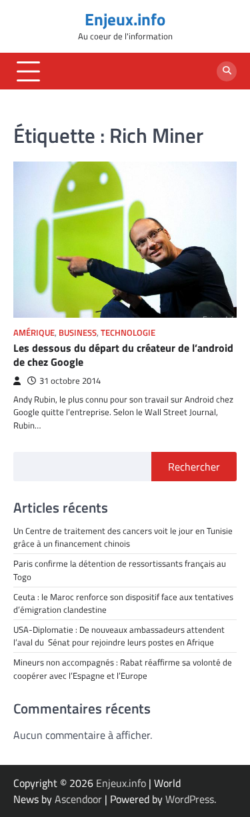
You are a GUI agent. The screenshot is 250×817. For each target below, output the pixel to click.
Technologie (128, 333)
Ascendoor (78, 799)
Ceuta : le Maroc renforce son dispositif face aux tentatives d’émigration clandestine (123, 603)
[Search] (227, 71)
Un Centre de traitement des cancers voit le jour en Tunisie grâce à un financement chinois (123, 537)
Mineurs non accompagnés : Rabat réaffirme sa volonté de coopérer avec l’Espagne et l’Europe (122, 668)
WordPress (189, 799)
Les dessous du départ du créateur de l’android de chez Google (123, 355)
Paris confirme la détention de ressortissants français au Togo (119, 570)
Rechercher (194, 467)
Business (78, 333)
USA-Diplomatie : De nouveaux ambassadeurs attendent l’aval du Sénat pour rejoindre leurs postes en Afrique (119, 636)
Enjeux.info (125, 19)
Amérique (34, 333)
